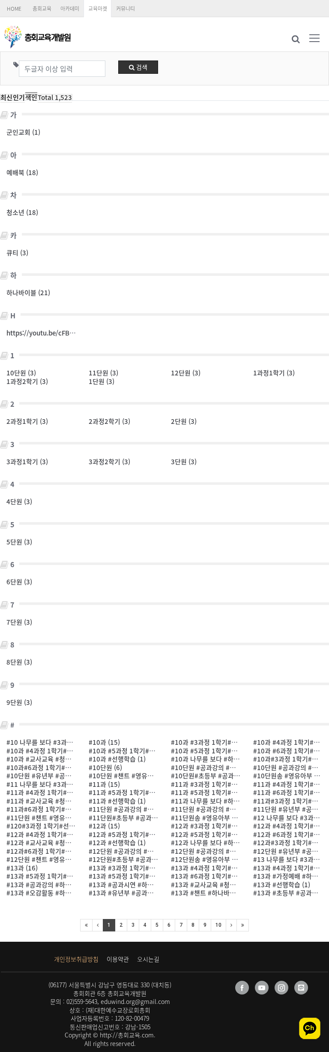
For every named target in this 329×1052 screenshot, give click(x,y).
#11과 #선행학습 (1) (117, 801)
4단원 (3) (19, 501)
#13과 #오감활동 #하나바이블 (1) (52, 893)
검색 (141, 67)
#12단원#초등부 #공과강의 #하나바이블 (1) (149, 859)
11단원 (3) (103, 373)
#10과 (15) (104, 742)
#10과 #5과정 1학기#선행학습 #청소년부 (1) (233, 751)
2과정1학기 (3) (27, 421)
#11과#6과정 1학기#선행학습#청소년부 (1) (66, 809)
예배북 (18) (22, 172)
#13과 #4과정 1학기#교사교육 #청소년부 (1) (233, 868)
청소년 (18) (22, 212)
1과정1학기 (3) (274, 373)
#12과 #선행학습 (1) (117, 842)
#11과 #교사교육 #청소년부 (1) (49, 801)
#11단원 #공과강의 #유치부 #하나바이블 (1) (232, 809)
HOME (14, 8)
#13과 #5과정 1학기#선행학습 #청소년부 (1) (150, 876)
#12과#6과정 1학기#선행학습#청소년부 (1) (66, 851)
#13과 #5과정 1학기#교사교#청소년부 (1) (64, 876)
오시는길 (148, 959)
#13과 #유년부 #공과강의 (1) (129, 893)
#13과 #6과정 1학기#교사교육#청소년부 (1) (232, 876)
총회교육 (42, 8)
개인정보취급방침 (76, 959)
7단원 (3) (19, 622)
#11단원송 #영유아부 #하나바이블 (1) (223, 817)
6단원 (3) (19, 581)
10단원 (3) (21, 373)
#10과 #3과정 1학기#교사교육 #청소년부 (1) (233, 742)
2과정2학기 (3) (109, 421)
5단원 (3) (19, 542)
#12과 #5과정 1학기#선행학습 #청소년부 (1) (233, 834)
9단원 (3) (19, 702)
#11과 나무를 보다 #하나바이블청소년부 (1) (231, 801)
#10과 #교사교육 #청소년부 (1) (49, 759)
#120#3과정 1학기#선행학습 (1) (51, 826)
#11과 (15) (104, 784)
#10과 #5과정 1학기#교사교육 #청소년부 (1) (150, 751)
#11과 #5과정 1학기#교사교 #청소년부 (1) (147, 792)
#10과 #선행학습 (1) (117, 759)
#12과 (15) (104, 826)
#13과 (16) (22, 868)
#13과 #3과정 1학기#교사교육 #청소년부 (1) (150, 868)
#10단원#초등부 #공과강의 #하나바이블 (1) (231, 775)
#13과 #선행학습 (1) (281, 884)
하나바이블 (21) (28, 292)
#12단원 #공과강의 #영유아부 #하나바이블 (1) (153, 851)
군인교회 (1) (23, 132)
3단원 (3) (184, 461)
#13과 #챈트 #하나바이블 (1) (211, 893)
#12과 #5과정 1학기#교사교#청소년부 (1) (147, 834)
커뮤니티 (125, 8)
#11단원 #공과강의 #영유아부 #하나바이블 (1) (153, 809)
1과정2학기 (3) (27, 381)
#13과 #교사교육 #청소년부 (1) (214, 884)
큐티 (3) (17, 252)
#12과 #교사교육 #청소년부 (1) (49, 842)
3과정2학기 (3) (109, 461)
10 (218, 925)
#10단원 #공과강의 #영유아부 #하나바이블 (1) (235, 767)
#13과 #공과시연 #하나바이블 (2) (135, 884)
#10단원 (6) (105, 767)
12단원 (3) (185, 373)
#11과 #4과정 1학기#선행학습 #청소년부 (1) (68, 792)
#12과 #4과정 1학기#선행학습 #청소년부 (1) (68, 834)
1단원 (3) (101, 381)
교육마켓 (97, 8)
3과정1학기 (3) (27, 461)
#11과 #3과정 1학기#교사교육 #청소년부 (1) (233, 784)
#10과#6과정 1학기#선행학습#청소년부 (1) (66, 767)
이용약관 (118, 959)
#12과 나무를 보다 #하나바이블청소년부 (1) (231, 842)
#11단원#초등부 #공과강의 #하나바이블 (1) (149, 817)
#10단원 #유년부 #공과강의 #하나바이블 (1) (67, 775)
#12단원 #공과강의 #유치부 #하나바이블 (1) (232, 851)
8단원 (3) (19, 662)
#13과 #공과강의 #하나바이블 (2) (52, 884)
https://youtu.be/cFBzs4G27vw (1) (58, 333)
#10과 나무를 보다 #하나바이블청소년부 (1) (231, 759)
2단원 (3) (184, 421)
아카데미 (69, 8)
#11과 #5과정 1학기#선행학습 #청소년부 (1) (233, 792)
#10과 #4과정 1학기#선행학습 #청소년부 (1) (68, 751)
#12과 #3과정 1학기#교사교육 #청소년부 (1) (233, 826)
